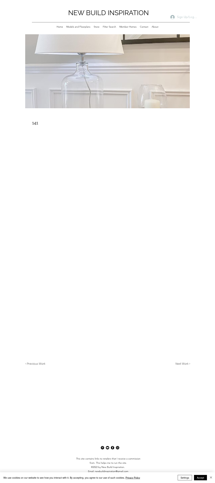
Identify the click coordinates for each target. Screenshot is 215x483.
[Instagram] (117, 447)
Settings (185, 477)
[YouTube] (107, 447)
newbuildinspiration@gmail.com (111, 471)
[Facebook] (112, 447)
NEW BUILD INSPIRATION (108, 13)
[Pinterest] (102, 447)
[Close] (211, 477)
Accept (200, 477)
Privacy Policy (132, 477)
